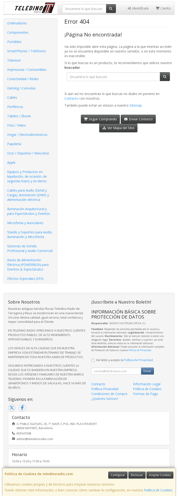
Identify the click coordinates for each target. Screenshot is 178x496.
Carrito (165, 8)
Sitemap (136, 105)
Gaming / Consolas (21, 88)
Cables (12, 97)
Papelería (14, 144)
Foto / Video (16, 125)
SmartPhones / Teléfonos (26, 51)
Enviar (147, 371)
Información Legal (146, 384)
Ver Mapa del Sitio (120, 128)
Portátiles (14, 41)
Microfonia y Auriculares (25, 223)
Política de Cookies (158, 490)
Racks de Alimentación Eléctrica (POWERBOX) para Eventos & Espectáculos (28, 264)
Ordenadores (17, 23)
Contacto (71, 98)
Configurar (118, 475)
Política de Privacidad (140, 350)
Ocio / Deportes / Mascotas (28, 153)
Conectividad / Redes (23, 79)
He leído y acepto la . (124, 360)
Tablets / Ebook (19, 116)
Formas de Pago (145, 394)
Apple (11, 162)
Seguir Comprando (102, 119)
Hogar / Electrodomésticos (27, 134)
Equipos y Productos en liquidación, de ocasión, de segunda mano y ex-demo (27, 176)
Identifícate (140, 8)
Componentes (18, 32)
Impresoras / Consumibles (27, 69)
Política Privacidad (104, 389)
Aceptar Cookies (160, 475)
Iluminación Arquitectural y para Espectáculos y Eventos (28, 211)
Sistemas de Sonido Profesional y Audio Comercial (29, 248)
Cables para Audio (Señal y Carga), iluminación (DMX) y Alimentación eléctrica (28, 195)
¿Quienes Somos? (104, 398)
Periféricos (15, 106)
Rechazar (137, 475)
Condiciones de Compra (109, 394)
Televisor (14, 60)
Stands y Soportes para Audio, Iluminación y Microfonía (30, 234)
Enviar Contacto (140, 119)
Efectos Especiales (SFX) (25, 278)
